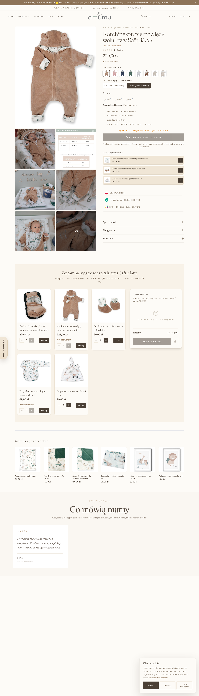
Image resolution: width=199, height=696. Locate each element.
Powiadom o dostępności (145, 137)
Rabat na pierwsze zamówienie (69, 8)
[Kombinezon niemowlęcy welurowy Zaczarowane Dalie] (155, 73)
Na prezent (39, 16)
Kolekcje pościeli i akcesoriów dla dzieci (124, 28)
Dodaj (44, 340)
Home (105, 27)
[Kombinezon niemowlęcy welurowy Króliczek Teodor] (163, 73)
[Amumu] (99, 16)
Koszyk (185, 16)
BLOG (60, 16)
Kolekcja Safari (145, 28)
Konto (172, 16)
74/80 (118, 99)
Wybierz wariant (64, 339)
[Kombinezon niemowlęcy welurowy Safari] (130, 73)
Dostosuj (167, 685)
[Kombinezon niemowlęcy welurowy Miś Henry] (146, 73)
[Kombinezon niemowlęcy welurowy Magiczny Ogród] (114, 73)
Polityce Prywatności (158, 677)
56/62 (130, 99)
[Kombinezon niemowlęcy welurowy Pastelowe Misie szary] (138, 73)
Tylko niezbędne (184, 685)
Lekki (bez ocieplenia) (114, 85)
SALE (50, 16)
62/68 (107, 99)
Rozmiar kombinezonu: (120, 105)
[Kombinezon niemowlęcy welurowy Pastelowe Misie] (122, 73)
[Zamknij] (195, 2)
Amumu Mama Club (136, 8)
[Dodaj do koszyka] (180, 160)
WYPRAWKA (23, 16)
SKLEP (11, 16)
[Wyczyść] (175, 341)
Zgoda (150, 685)
